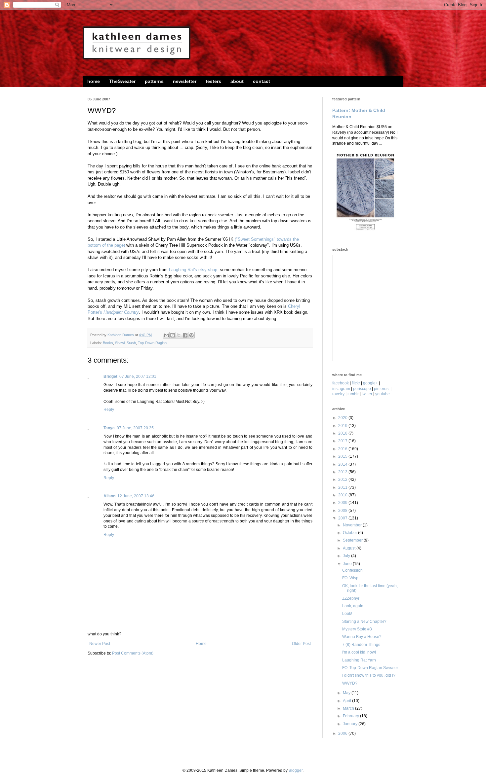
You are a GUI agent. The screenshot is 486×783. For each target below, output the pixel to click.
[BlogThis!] (172, 335)
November (353, 525)
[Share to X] (179, 335)
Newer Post (99, 643)
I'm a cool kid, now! (359, 652)
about (237, 81)
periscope (362, 388)
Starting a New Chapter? (364, 621)
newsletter (184, 81)
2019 (343, 425)
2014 (343, 464)
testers (213, 81)
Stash (131, 343)
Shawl (120, 343)
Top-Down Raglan (152, 343)
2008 (343, 510)
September (353, 540)
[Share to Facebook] (185, 335)
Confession (352, 570)
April (347, 700)
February (351, 716)
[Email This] (166, 335)
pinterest (381, 388)
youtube (382, 394)
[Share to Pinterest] (191, 335)
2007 (343, 518)
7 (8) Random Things (361, 644)
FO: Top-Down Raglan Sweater (370, 667)
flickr (356, 383)
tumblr (353, 394)
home (93, 81)
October (350, 532)
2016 (343, 448)
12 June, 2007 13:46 (135, 496)
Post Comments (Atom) (132, 653)
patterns (154, 81)
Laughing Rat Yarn (359, 660)
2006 (343, 733)
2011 (343, 487)
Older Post (301, 643)
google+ (370, 383)
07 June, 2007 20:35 (135, 428)
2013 (343, 472)
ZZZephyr (350, 598)
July (347, 555)
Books (108, 343)
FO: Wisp (350, 578)
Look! (347, 613)
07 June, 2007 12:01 (137, 376)
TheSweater (122, 81)
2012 (343, 479)
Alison (109, 496)
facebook (340, 383)
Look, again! (353, 606)
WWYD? (349, 683)
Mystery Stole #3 (357, 629)
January (350, 724)
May (347, 693)
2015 (343, 456)
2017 (343, 441)
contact (261, 81)
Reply (108, 409)
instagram (341, 388)
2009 (343, 502)
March (349, 708)
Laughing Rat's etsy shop (193, 269)
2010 (343, 495)
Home (201, 643)
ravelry (338, 394)
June (348, 563)
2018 (343, 433)
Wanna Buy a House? (362, 636)
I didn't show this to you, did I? (368, 675)
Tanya (109, 428)
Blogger (296, 770)
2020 (343, 417)
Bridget (110, 376)
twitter (367, 394)
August (349, 548)
